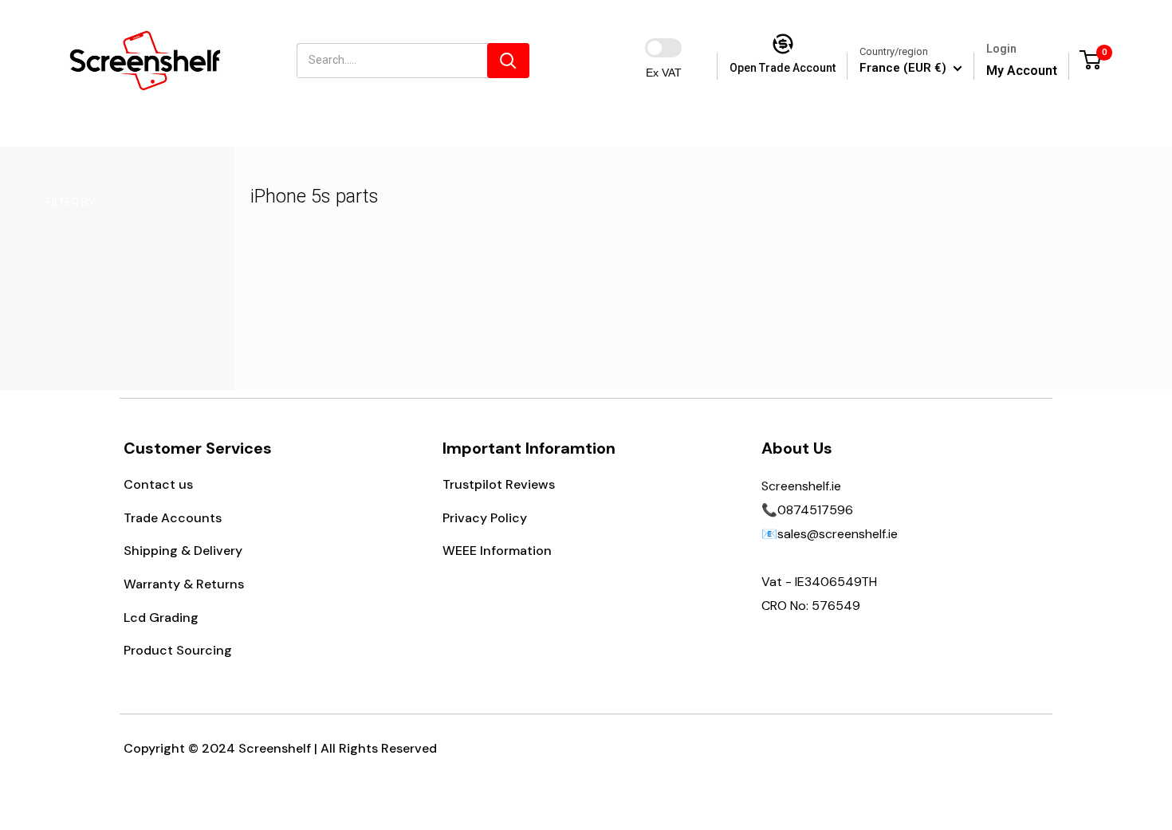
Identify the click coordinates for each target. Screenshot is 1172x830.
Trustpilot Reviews (498, 484)
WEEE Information (497, 550)
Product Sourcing (178, 650)
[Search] (508, 60)
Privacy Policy (484, 517)
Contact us (158, 484)
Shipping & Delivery (183, 550)
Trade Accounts (173, 517)
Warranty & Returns (184, 584)
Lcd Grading (161, 617)
